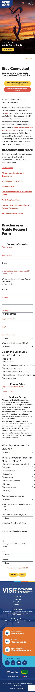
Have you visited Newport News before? (15, 545)
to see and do (18, 127)
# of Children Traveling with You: (14, 531)
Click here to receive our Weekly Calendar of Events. (17, 83)
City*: (4, 327)
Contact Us (17, 596)
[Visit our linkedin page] (24, 662)
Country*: (6, 311)
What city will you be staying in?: (15, 515)
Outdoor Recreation (12, 481)
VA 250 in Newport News (12, 213)
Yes (5, 274)
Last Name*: (7, 255)
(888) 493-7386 (17, 615)
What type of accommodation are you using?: (17, 506)
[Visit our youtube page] (18, 662)
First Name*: (7, 247)
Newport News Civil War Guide (16, 372)
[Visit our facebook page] (7, 662)
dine (8, 130)
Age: (4, 551)
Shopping (8, 474)
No (12, 274)
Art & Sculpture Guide (11, 200)
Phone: (5, 289)
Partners (17, 599)
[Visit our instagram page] (13, 662)
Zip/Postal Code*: (9, 319)
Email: (4, 263)
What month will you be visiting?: (15, 343)
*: (13, 388)
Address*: (5, 297)
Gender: (5, 560)
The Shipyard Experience (12, 181)
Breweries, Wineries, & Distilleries (17, 464)
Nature (7, 484)
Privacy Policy (18, 387)
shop (16, 130)
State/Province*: (8, 335)
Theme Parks (9, 471)
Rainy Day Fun (8, 187)
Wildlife (7, 467)
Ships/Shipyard (10, 477)
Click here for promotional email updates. (17, 89)
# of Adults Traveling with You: (14, 523)
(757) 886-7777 (16, 613)
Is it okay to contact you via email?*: (16, 271)
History (7, 491)
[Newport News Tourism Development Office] (6, 3)
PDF (7, 113)
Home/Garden (10, 487)
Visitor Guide (7, 168)
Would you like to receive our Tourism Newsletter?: (17, 280)
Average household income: (13, 496)
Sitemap (17, 604)
